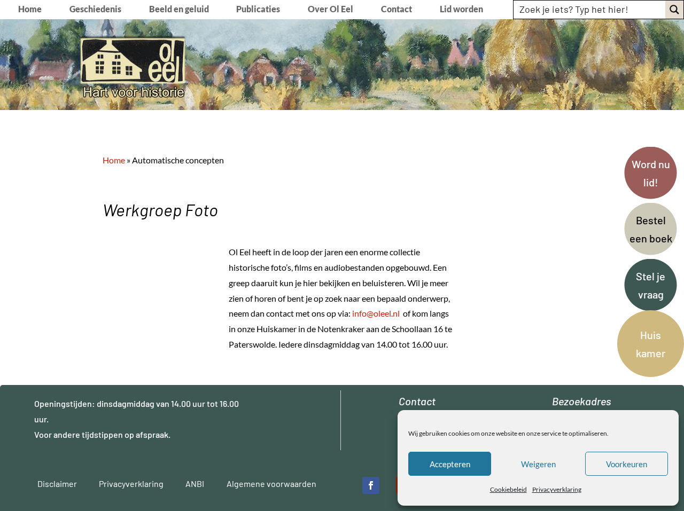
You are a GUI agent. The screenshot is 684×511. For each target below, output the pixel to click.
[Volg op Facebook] (370, 485)
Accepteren (450, 464)
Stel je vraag (650, 285)
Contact (396, 9)
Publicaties (258, 9)
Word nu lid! (651, 173)
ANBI (194, 483)
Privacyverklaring (556, 489)
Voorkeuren (626, 464)
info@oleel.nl (376, 313)
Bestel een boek (650, 229)
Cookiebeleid (508, 489)
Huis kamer (650, 343)
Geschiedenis (95, 9)
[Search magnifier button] (674, 10)
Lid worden (461, 9)
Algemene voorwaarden (271, 483)
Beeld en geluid (179, 9)
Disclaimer (57, 483)
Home (30, 9)
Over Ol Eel (330, 9)
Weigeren (538, 464)
